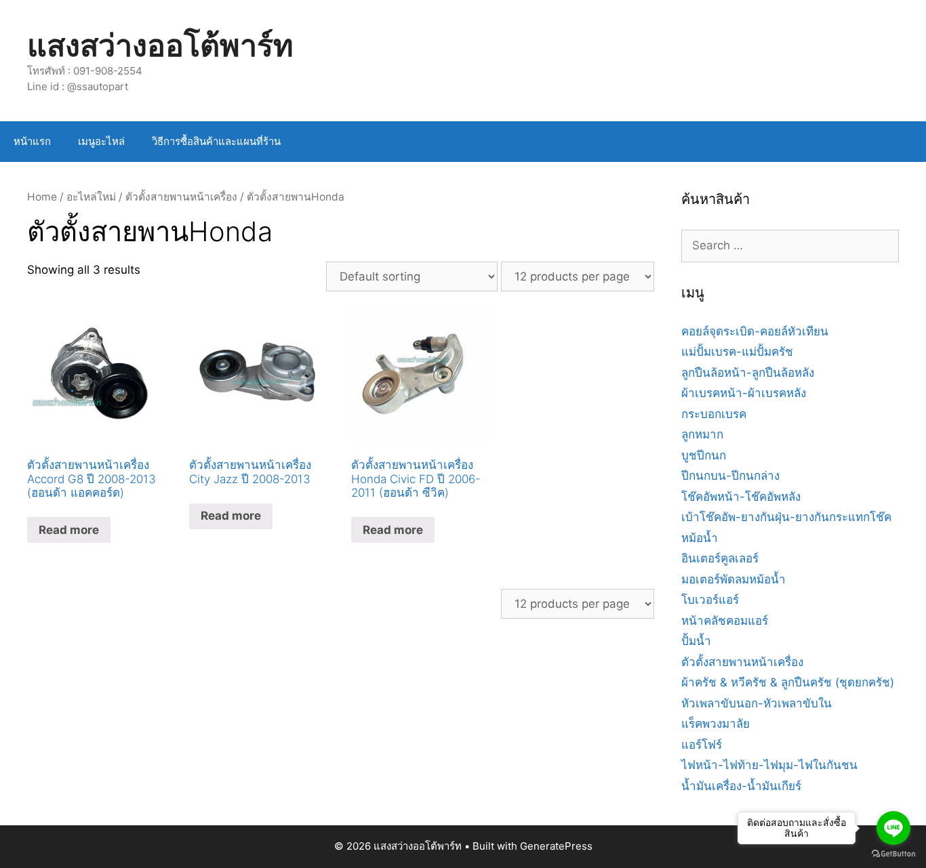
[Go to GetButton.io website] (893, 854)
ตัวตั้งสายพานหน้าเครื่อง (181, 196)
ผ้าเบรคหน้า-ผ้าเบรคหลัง (743, 393)
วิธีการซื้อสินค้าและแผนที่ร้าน (216, 141)
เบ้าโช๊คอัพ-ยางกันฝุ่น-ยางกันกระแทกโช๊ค (786, 517)
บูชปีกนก (703, 455)
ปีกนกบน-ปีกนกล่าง (730, 475)
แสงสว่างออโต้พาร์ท (160, 45)
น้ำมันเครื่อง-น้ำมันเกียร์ (741, 786)
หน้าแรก (32, 141)
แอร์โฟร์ (701, 744)
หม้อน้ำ (699, 538)
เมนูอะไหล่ (101, 141)
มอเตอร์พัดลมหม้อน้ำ (733, 579)
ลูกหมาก (702, 434)
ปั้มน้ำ (696, 641)
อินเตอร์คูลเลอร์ (720, 558)
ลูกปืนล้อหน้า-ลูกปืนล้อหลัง (747, 372)
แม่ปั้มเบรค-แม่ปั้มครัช (737, 351)
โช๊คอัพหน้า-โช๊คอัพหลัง (741, 496)
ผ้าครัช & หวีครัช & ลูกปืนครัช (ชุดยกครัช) (787, 682)
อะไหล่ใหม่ (91, 196)
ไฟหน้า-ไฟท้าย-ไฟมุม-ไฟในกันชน (769, 765)
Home (42, 196)
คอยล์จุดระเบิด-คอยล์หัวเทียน (754, 331)
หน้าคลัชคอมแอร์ (724, 620)
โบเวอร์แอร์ (710, 599)
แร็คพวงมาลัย (715, 723)
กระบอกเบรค (713, 414)
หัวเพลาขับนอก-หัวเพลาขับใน (756, 703)
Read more (69, 530)
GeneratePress (556, 846)
